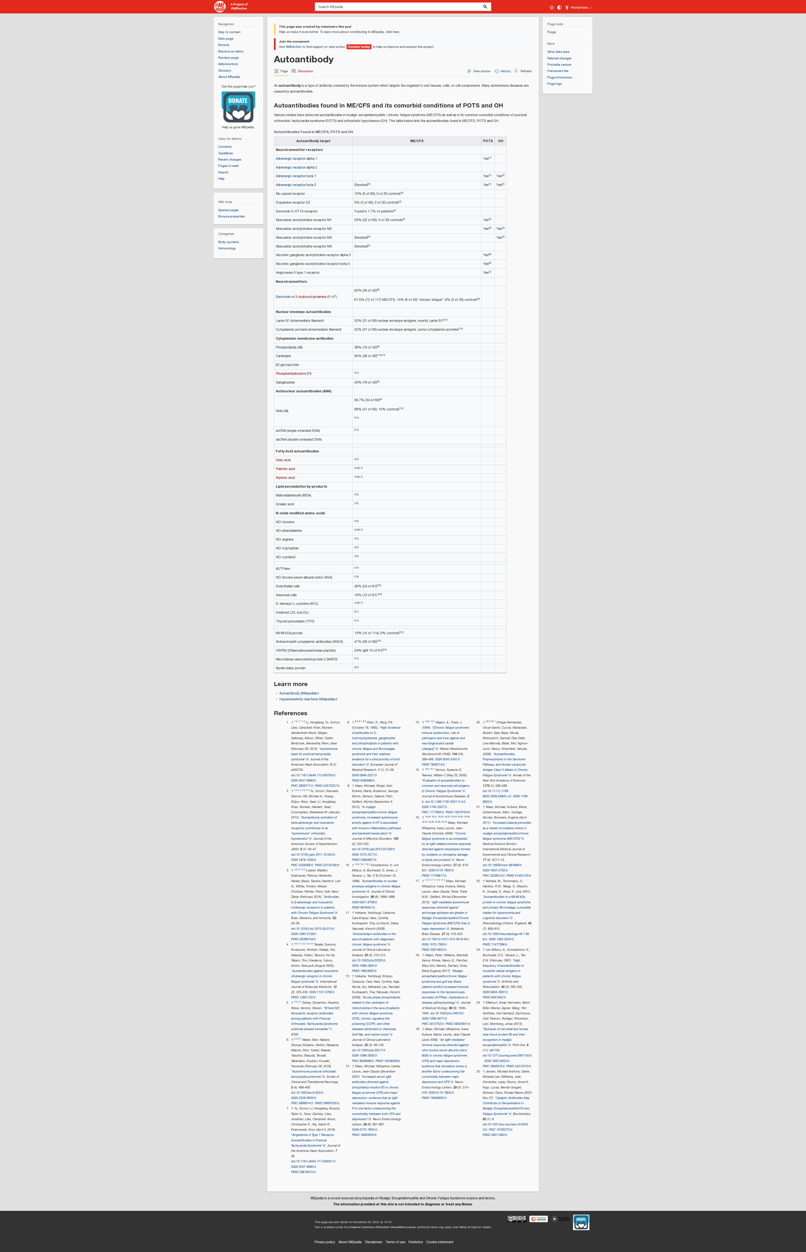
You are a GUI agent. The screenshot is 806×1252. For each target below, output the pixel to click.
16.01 (434, 817)
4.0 (295, 944)
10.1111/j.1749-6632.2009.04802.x (496, 794)
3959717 (304, 785)
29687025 (330, 1103)
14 (356, 418)
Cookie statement (439, 1242)
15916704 (460, 812)
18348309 (391, 1061)
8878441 (366, 907)
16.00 (428, 817)
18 (356, 568)
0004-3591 (497, 992)
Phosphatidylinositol (291, 373)
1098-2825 (367, 965)
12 (383, 355)
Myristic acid (285, 478)
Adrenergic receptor (291, 158)
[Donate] (238, 105)
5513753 (435, 1024)
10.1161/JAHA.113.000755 (314, 775)
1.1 (299, 721)
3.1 (299, 869)
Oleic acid (283, 460)
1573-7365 (436, 944)
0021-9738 (367, 902)
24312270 (521, 1066)
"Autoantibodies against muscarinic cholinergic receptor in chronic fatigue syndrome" (315, 976)
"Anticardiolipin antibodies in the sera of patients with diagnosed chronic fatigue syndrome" (374, 939)
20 (379, 585)
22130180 (330, 865)
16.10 (444, 822)
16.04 (454, 817)
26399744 (306, 939)
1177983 (435, 812)
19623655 (367, 971)
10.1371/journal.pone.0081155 (508, 1055)
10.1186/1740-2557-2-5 (446, 801)
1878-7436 (306, 860)
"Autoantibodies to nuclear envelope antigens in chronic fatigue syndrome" (376, 886)
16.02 (441, 817)
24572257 (330, 785)
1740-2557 (436, 807)
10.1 (362, 864)
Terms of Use (468, 1227)
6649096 (365, 1061)
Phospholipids (286, 347)
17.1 (432, 880)
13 (356, 373)
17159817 (437, 875)
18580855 (437, 1098)
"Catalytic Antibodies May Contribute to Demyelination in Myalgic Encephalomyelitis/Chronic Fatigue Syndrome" (506, 1106)
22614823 (437, 949)
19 (356, 577)
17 (361, 468)
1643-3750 (497, 870)
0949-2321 (367, 775)
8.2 (364, 721)
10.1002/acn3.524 (308, 1092)
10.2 (368, 864)
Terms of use (395, 1242)
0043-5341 (450, 759)
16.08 (431, 822)
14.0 (427, 721)
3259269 (304, 865)
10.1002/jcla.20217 (370, 1050)
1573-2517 (367, 854)
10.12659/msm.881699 (503, 865)
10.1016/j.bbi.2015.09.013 (314, 928)
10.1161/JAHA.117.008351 (314, 1161)
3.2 (303, 869)
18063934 (367, 1135)
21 (356, 612)
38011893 (498, 1135)
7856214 (436, 764)
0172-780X (367, 1129)
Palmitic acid (285, 469)
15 (356, 430)
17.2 (438, 880)
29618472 (306, 1172)
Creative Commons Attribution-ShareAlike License (382, 1227)
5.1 (299, 1002)
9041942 (497, 997)
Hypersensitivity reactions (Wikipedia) (307, 699)
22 (401, 632)
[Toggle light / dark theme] (551, 7)
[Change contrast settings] (559, 7)
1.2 (303, 721)
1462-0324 (503, 939)
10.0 (357, 864)
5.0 (295, 1002)
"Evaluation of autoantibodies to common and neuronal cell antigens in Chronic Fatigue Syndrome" (446, 786)
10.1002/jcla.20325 (370, 960)
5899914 (304, 1103)
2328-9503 (306, 1098)
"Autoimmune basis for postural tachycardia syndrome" (314, 754)
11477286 (498, 944)
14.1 (432, 721)
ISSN (294, 780)
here (396, 32)
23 (379, 641)
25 (356, 667)
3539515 (496, 875)
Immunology (227, 248)
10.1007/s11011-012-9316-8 (446, 939)
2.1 (299, 790)
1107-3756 (324, 992)
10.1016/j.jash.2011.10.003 (314, 854)
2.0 (295, 790)
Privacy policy (324, 1242)
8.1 (360, 721)
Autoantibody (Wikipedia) (297, 693)
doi (293, 775)
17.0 (427, 880)
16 (356, 459)
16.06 (467, 817)
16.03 (447, 817)
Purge (551, 32)
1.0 (295, 721)
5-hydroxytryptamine (310, 297)
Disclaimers (373, 1242)
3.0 (295, 869)
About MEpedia (350, 1242)
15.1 (432, 769)
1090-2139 (306, 934)
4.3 (307, 944)
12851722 (306, 997)
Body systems (228, 242)
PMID (318, 785)
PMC (294, 785)
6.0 (295, 1039)
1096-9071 (436, 1018)
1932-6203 (499, 1061)
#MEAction (293, 47)
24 (384, 650)
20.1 (493, 721)
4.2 (303, 944)
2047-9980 (306, 780)
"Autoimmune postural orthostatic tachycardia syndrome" (314, 1074)
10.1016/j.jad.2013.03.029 (374, 849)
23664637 (367, 860)
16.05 (460, 817)
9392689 (366, 780)
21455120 (521, 875)
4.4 (311, 944)
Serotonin (283, 297)
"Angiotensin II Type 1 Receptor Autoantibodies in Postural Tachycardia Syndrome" (312, 1140)
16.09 (438, 822)
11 (379, 355)
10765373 (503, 1129)
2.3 (307, 790)
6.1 (299, 1039)
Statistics (415, 1242)
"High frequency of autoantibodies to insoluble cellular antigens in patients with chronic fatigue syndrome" (503, 971)
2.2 (303, 790)
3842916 (496, 1066)
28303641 (460, 1024)
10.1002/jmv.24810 (448, 1013)
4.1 (299, 944)
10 (445, 320)
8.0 (356, 721)
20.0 (488, 721)
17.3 (443, 880)
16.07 (425, 822)
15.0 (427, 769)
